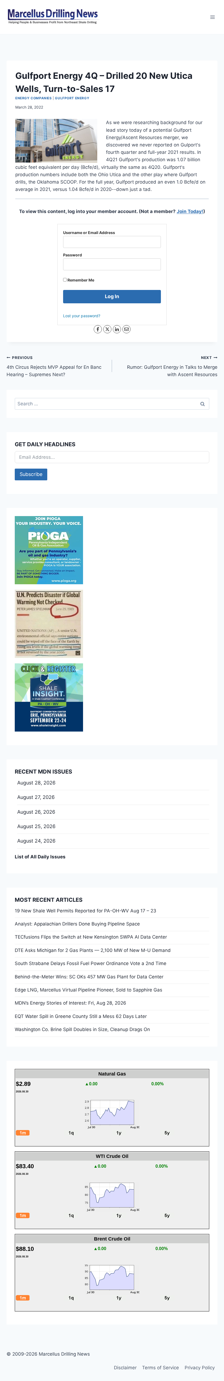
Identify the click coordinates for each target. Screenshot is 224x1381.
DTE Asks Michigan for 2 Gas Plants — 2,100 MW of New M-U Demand (93, 950)
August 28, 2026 (36, 783)
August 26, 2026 (36, 812)
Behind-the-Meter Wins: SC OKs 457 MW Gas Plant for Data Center (89, 976)
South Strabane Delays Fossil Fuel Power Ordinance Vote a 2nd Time (90, 963)
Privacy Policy (200, 1367)
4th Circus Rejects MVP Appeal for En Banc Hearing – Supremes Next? (54, 366)
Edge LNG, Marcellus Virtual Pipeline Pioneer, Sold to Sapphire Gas (88, 990)
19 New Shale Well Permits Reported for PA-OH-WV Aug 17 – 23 (85, 910)
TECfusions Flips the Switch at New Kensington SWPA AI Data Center (91, 937)
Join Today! (190, 211)
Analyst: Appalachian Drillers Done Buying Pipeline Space (77, 924)
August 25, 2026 (36, 826)
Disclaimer (125, 1367)
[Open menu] (212, 17)
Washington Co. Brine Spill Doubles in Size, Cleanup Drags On (82, 1029)
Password (72, 255)
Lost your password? (81, 315)
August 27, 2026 (36, 797)
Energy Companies (33, 98)
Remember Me (80, 280)
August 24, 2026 (36, 841)
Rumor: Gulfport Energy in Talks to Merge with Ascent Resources (172, 366)
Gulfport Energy (72, 98)
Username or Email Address (89, 232)
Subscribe (31, 474)
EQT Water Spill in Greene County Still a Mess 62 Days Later (81, 1016)
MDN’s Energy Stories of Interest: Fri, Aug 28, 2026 (70, 1003)
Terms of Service (160, 1367)
